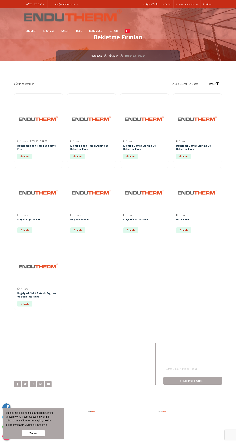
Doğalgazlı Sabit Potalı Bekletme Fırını (36, 147)
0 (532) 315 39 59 (35, 4)
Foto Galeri (94, 382)
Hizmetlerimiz (95, 365)
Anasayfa (96, 56)
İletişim (208, 4)
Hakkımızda (94, 354)
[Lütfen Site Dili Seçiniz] (127, 31)
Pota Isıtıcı (182, 219)
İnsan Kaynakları (132, 365)
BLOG (79, 31)
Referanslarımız (131, 360)
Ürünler (113, 56)
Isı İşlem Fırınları (79, 219)
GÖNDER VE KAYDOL (192, 381)
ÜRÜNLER (31, 31)
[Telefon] (6, 407)
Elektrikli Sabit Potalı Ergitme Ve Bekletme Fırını (89, 147)
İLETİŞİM (113, 31)
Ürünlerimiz (94, 360)
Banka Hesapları (132, 376)
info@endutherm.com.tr (66, 4)
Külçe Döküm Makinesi (136, 219)
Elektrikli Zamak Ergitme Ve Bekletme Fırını (139, 147)
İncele (25, 156)
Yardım (167, 4)
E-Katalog (48, 31)
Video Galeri (129, 354)
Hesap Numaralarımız (187, 4)
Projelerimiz (94, 371)
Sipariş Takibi (151, 4)
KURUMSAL (95, 31)
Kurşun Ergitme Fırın (29, 219)
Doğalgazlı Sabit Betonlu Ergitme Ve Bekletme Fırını (36, 294)
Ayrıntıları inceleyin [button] (36, 425)
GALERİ (65, 31)
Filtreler (212, 84)
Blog (90, 376)
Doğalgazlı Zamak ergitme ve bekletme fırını (193, 147)
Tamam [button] (33, 433)
